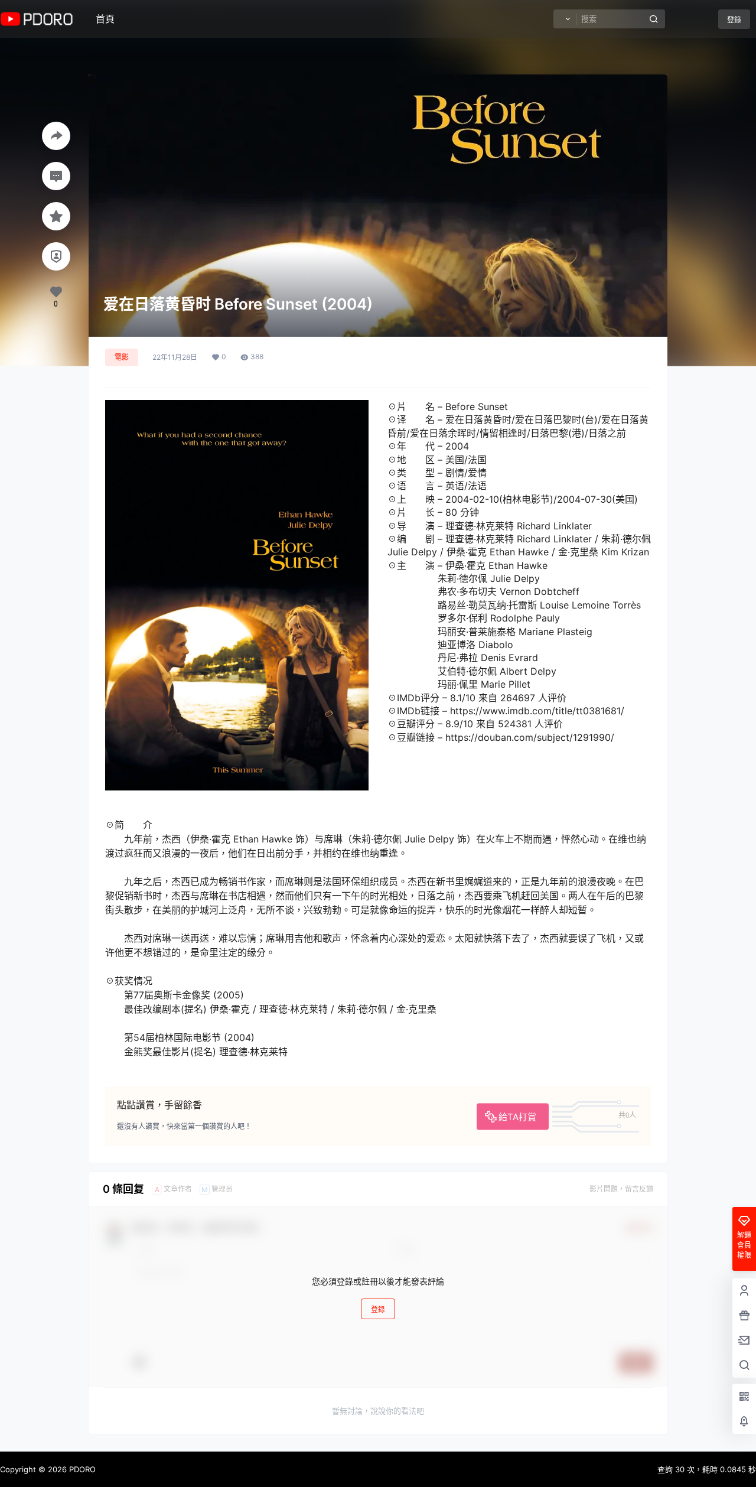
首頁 (105, 19)
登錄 (734, 19)
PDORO (81, 1469)
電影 (122, 357)
